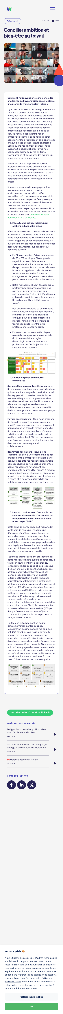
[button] (52, 9)
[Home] (10, 9)
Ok (31, 1006)
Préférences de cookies (31, 996)
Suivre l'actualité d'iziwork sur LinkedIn (30, 713)
